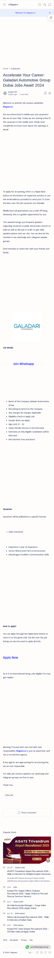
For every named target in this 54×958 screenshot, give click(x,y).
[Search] (39, 4)
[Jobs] (15, 887)
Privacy (24, 940)
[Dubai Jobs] (9, 795)
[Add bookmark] (45, 93)
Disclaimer (14, 940)
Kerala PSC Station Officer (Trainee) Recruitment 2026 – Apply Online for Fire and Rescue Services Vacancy (27, 894)
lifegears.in (8, 106)
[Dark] (44, 4)
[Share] (49, 93)
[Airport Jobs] (20, 867)
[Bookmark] (49, 4)
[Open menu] (4, 4)
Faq (31, 940)
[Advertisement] (27, 159)
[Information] (20, 913)
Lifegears (13, 4)
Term (5, 940)
